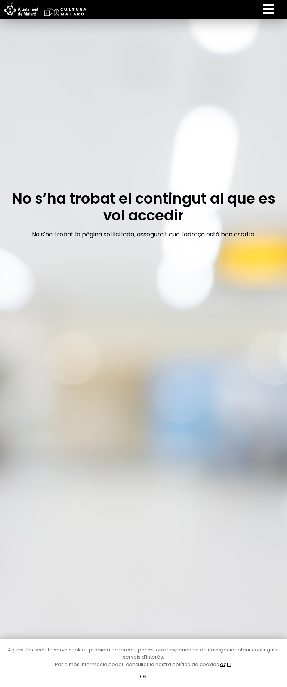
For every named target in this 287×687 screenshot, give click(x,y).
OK (144, 676)
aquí (225, 664)
